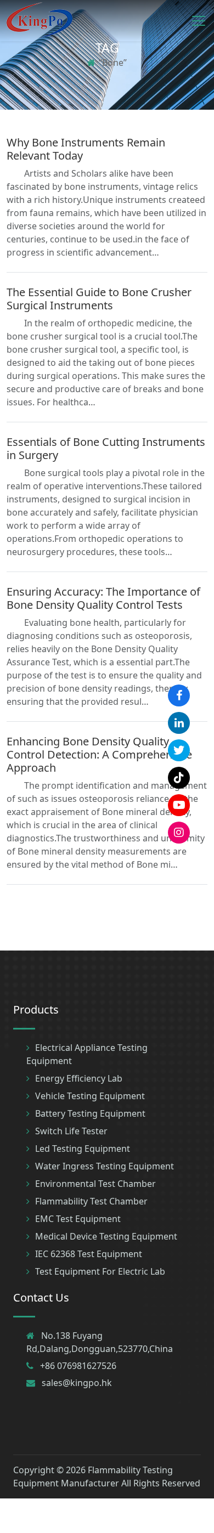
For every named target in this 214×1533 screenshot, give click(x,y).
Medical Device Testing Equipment (106, 1236)
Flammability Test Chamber (91, 1201)
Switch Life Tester (71, 1131)
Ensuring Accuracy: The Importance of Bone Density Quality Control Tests (103, 598)
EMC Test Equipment (78, 1219)
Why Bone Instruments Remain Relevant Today (86, 149)
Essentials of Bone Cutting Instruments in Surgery (106, 448)
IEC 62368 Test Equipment (88, 1254)
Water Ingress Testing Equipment (104, 1166)
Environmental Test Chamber (95, 1184)
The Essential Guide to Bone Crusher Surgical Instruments (99, 299)
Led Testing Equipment (82, 1148)
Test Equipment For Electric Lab (100, 1271)
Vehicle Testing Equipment (90, 1096)
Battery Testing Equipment (90, 1113)
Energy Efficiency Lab (78, 1078)
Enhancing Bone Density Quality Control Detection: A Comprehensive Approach (99, 754)
